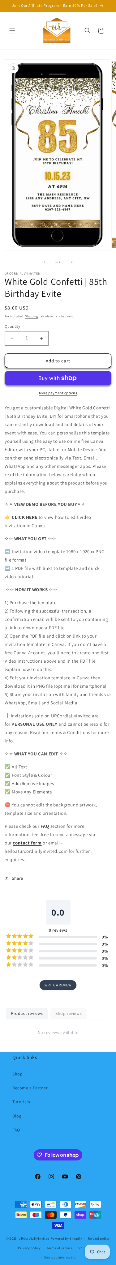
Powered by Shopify (66, 1238)
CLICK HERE (24, 517)
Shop (17, 1074)
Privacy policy (29, 1248)
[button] (12, 30)
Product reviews (27, 1013)
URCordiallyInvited (34, 1238)
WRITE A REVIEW (58, 985)
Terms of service (59, 1248)
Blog (16, 1116)
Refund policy (99, 1238)
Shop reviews (68, 1013)
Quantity (12, 326)
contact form (27, 843)
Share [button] (17, 878)
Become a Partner (30, 1088)
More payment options (58, 393)
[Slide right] (72, 262)
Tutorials (21, 1102)
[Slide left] (44, 262)
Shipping (31, 316)
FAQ (16, 1130)
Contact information (61, 1257)
